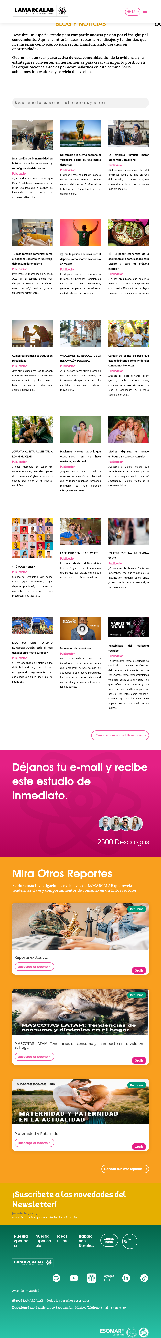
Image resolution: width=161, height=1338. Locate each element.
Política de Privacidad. (66, 1217)
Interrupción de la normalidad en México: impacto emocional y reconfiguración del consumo (32, 163)
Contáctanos (109, 1240)
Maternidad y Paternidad (38, 1134)
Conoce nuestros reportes (123, 1169)
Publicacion (19, 173)
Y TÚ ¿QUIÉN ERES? (23, 566)
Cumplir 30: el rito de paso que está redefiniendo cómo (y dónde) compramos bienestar (128, 360)
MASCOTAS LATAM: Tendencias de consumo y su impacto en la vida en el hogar (79, 1046)
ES (133, 11)
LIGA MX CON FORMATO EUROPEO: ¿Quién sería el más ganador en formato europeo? (32, 647)
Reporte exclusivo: (31, 958)
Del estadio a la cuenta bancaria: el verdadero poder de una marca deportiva (80, 159)
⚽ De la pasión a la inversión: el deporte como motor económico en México (80, 259)
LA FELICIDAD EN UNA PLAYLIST (79, 553)
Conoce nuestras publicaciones (119, 735)
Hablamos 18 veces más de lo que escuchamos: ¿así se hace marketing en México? (80, 456)
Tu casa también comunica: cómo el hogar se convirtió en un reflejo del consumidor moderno (32, 258)
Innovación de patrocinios (75, 648)
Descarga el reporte (33, 967)
